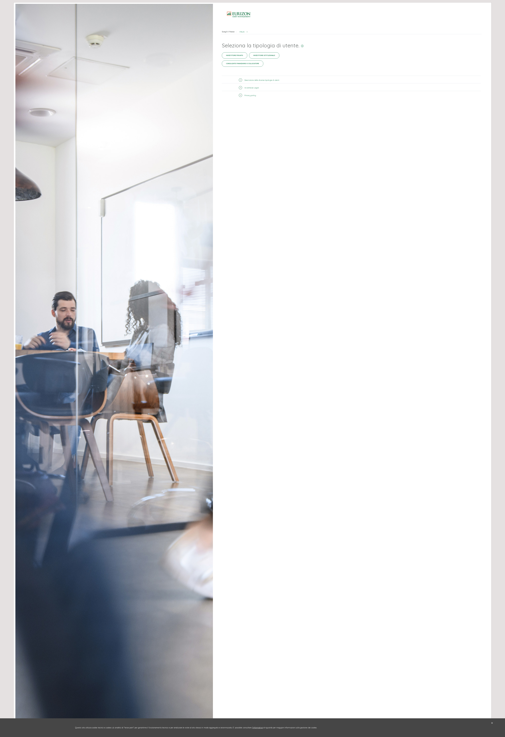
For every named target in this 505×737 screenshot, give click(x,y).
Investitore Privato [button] (234, 55)
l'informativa (257, 727)
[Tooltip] (302, 45)
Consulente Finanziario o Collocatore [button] (242, 63)
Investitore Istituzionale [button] (264, 55)
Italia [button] (241, 32)
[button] (247, 33)
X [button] (492, 723)
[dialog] (252, 368)
